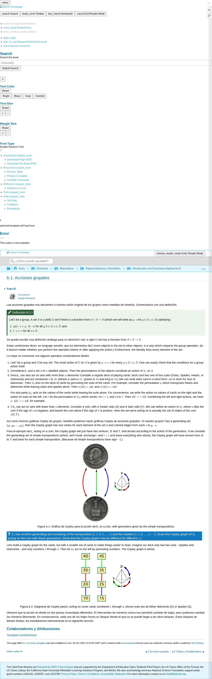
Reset (5, 90)
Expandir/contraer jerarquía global (10, 269)
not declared (129, 643)
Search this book (9, 57)
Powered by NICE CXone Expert (55, 667)
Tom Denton (24, 295)
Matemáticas (66, 268)
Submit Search (10, 68)
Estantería (42, 268)
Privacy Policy (69, 674)
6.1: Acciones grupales (34, 643)
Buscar (12, 261)
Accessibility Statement (113, 674)
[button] (12, 204)
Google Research (26, 298)
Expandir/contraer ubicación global (203, 267)
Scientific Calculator (18, 180)
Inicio (21, 268)
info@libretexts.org (175, 674)
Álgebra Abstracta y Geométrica (103, 268)
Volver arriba (13, 651)
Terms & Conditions (88, 674)
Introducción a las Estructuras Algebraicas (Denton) (160, 268)
